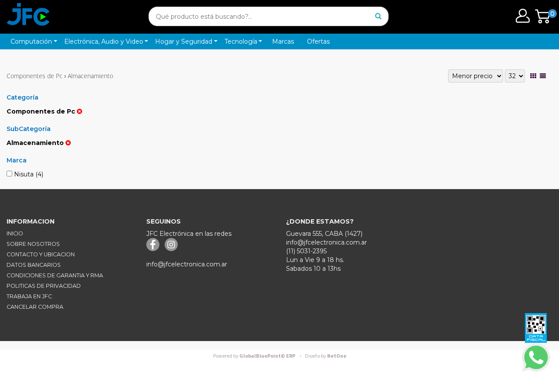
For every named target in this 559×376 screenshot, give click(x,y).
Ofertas (318, 41)
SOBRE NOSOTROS (33, 244)
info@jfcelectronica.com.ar (186, 264)
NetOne (325, 356)
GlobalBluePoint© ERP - (258, 356)
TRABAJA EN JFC (29, 296)
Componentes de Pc (34, 76)
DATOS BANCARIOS (34, 265)
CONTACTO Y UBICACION (41, 254)
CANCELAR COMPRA (35, 307)
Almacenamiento (90, 76)
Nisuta (27, 174)
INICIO (15, 233)
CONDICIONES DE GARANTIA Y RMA (55, 275)
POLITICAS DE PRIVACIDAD (44, 286)
